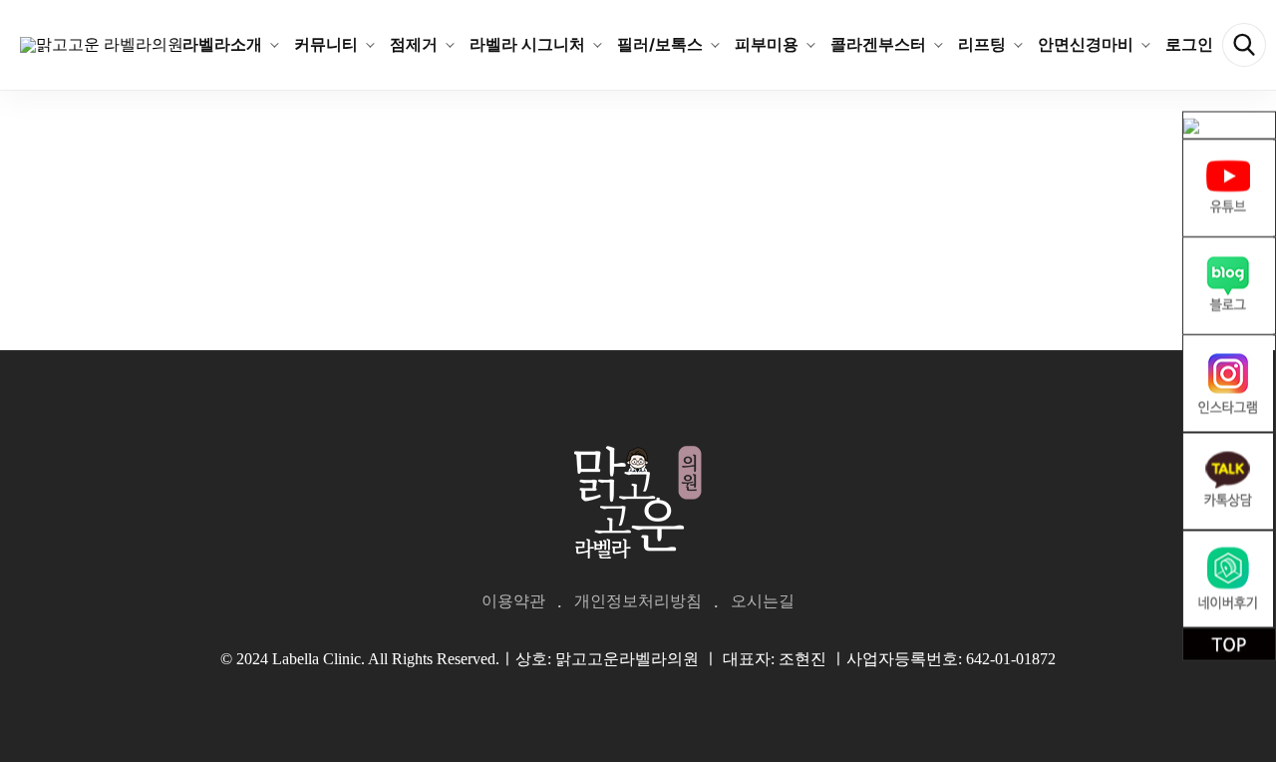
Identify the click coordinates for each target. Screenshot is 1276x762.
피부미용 (766, 44)
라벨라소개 (222, 44)
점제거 (414, 44)
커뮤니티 (326, 44)
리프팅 (982, 44)
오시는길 (763, 600)
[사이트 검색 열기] (1244, 45)
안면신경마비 (1085, 44)
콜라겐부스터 (878, 44)
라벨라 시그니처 (527, 44)
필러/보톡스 (660, 44)
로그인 (1189, 44)
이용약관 (513, 600)
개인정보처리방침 (638, 600)
